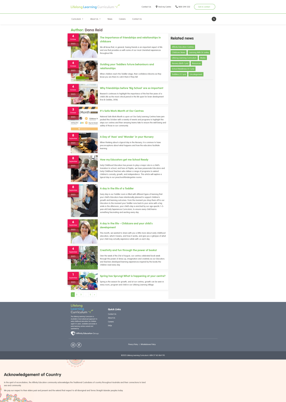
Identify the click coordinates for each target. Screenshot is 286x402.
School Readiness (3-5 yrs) (183, 69)
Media (203, 58)
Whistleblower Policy (148, 344)
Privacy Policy (133, 344)
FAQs (110, 326)
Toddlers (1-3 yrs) (179, 74)
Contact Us (137, 19)
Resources (196, 63)
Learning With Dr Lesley (199, 52)
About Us (94, 19)
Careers (122, 19)
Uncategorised (196, 74)
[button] (214, 19)
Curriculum (76, 19)
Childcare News (178, 52)
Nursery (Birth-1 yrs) (180, 63)
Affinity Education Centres (183, 47)
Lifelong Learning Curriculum (184, 58)
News (110, 19)
